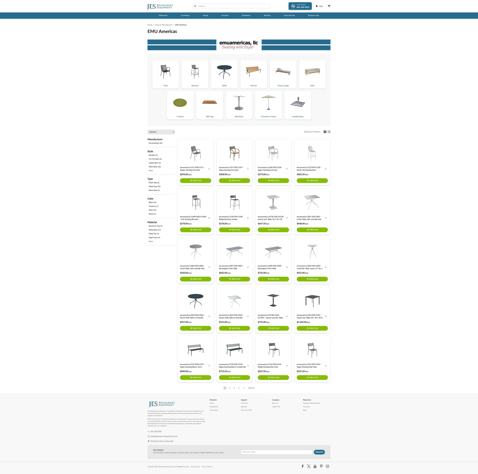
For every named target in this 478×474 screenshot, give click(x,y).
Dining (205, 15)
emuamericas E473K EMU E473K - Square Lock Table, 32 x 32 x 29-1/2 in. (271, 219)
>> (244, 388)
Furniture (224, 15)
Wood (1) (152, 214)
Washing (267, 15)
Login (319, 6)
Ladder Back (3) (155, 163)
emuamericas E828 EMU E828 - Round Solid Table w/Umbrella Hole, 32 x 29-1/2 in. (192, 317)
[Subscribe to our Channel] (315, 466)
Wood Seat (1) (154, 190)
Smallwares (246, 15)
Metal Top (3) (154, 234)
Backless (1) (153, 155)
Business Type (313, 15)
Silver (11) (152, 210)
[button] (325, 132)
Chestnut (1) (153, 206)
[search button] (195, 6)
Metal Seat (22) (154, 186)
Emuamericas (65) (155, 143)
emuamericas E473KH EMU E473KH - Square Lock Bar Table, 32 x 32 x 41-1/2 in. (270, 317)
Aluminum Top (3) (155, 226)
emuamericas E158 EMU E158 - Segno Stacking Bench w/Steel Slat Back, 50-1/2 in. (232, 367)
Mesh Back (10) (155, 167)
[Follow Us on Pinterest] (321, 466)
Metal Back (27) (155, 230)
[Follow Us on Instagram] (327, 466)
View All (251, 387)
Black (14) (152, 202)
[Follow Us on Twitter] (308, 466)
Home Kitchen (289, 15)
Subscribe (319, 452)
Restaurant (163, 15)
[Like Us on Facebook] (302, 466)
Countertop (185, 15)
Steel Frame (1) (154, 238)
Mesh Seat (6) (154, 183)
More (151, 171)
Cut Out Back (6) (155, 159)
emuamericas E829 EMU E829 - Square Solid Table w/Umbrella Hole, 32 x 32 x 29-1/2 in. (231, 317)
